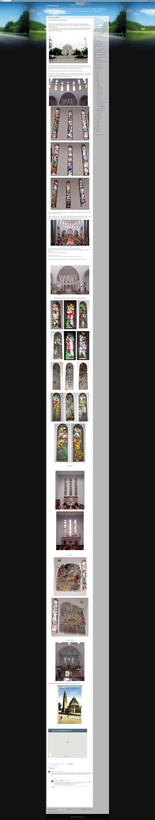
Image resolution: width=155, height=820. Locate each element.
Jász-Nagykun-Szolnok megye (100, 52)
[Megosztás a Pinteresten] (72, 764)
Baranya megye (55, 765)
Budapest (96, 40)
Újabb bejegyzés (52, 809)
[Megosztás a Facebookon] (71, 764)
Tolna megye (96, 64)
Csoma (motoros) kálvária (102, 102)
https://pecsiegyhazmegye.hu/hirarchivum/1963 (70, 246)
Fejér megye (96, 44)
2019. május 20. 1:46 (58, 771)
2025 (97, 75)
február (98, 117)
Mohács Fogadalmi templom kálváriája (101, 106)
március (98, 115)
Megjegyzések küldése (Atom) (59, 812)
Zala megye (96, 69)
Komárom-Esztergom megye (99, 54)
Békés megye (97, 36)
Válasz (52, 775)
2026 (97, 73)
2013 (97, 129)
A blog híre (96, 19)
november (99, 88)
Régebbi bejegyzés (87, 809)
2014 (97, 128)
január (98, 119)
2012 (97, 131)
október (98, 90)
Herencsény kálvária (100, 108)
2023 (97, 78)
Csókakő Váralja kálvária (99, 41)
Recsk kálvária (99, 100)
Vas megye (96, 66)
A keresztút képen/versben (99, 31)
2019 (97, 85)
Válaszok (54, 778)
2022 (97, 80)
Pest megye (96, 58)
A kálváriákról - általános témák (100, 26)
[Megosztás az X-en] (70, 764)
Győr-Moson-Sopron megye (99, 46)
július (98, 95)
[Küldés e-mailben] (67, 764)
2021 (97, 82)
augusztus (99, 94)
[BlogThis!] (69, 764)
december (99, 87)
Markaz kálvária (100, 110)
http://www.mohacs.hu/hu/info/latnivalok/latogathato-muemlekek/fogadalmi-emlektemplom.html (64, 256)
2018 (97, 121)
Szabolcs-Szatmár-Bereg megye (100, 61)
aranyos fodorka (57, 780)
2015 (97, 126)
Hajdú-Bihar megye (98, 49)
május (98, 99)
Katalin (52, 771)
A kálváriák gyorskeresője (99, 22)
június (98, 97)
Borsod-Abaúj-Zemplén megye (100, 37)
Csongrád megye (97, 43)
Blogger (82, 816)
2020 (97, 84)
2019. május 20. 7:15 (67, 780)
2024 (97, 77)
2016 (97, 124)
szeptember (99, 92)
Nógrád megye (97, 57)
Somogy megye (97, 60)
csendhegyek (52, 5)
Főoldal (69, 809)
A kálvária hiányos (97, 20)
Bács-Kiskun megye (98, 33)
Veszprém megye (97, 67)
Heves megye (97, 50)
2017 (97, 122)
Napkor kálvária (100, 111)
